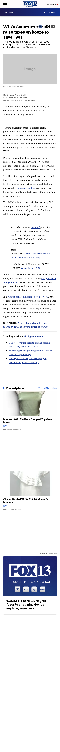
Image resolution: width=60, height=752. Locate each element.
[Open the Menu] (4, 4)
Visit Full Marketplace (47, 388)
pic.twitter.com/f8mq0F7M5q (25, 257)
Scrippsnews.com (33, 336)
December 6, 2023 (30, 268)
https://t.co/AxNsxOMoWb (36, 253)
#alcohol (35, 227)
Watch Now (52, 4)
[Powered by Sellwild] (53, 554)
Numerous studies (25, 188)
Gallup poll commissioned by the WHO (28, 296)
